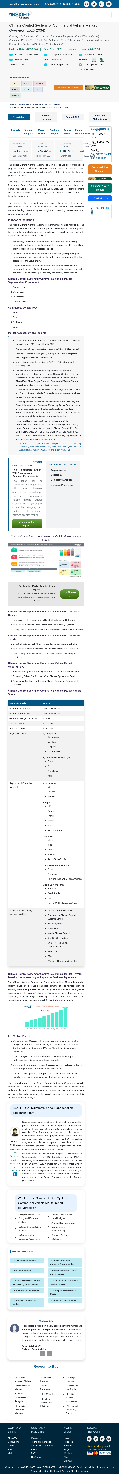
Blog (66, 1457)
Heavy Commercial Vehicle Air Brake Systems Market (26, 1282)
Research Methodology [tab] (100, 117)
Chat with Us (101, 198)
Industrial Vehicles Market (26, 1290)
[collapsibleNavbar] (107, 15)
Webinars (68, 1453)
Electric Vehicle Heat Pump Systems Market (64, 1282)
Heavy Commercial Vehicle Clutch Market (64, 1272)
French (15, 89)
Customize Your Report (100, 188)
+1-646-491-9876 (53, 4)
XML (10, 1453)
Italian (38, 89)
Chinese (26, 89)
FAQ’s (34, 1453)
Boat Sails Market (22, 1270)
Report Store (23, 105)
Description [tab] (19, 117)
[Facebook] (86, 4)
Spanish (15, 96)
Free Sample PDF (69, 594)
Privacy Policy (38, 1438)
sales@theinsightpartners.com (24, 4)
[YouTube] (109, 4)
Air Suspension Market (25, 1260)
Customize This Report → (27, 524)
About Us (12, 1438)
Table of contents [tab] (46, 117)
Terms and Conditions (42, 1442)
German (26, 83)
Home (11, 105)
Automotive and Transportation (46, 105)
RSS (10, 1449)
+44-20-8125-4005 (71, 4)
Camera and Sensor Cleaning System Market (62, 1262)
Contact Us (13, 1442)
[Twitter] (94, 4)
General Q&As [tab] (73, 117)
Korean (15, 83)
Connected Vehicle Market (64, 1300)
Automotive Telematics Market (24, 1302)
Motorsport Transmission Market (63, 1292)
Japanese (39, 83)
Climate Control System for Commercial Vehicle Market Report (40, 108)
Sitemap (68, 1461)
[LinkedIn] (101, 4)
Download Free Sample (68, 87)
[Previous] (39, 1353)
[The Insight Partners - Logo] (20, 14)
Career (11, 1445)
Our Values (36, 1457)
